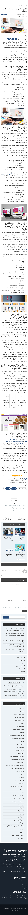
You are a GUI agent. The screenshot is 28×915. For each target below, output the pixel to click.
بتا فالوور (22, 832)
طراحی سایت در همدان (14, 480)
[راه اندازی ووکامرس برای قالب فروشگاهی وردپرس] (8, 532)
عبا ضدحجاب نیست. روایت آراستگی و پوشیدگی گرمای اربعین (14, 650)
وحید (20, 571)
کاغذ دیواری (21, 778)
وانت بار (22, 814)
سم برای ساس (21, 775)
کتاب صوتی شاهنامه (20, 811)
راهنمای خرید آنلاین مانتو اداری (14, 682)
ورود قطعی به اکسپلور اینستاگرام (17, 787)
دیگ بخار (22, 732)
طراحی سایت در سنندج (11, 478)
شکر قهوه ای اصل (20, 747)
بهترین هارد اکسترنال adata (18, 802)
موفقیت (22, 671)
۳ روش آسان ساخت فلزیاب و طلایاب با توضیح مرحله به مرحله (14, 696)
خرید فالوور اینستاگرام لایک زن (17, 768)
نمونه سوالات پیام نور (19, 717)
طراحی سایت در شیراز (23, 480)
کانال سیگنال (21, 823)
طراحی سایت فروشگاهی (22, 482)
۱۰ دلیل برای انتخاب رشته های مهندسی (7, 518)
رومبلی (22, 723)
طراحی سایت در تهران (20, 478)
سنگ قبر (22, 711)
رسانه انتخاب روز (20, 784)
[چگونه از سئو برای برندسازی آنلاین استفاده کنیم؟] (8, 547)
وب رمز (22, 741)
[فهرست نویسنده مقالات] (14, 495)
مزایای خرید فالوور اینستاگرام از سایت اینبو (15, 765)
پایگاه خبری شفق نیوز (19, 750)
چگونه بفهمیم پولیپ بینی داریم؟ (12, 689)
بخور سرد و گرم (21, 805)
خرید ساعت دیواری (20, 744)
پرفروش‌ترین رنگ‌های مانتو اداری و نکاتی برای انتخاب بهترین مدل (13, 686)
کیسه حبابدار (21, 708)
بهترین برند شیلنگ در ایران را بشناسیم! (20, 518)
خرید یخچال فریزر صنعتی (18, 799)
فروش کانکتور (21, 808)
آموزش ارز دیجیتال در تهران (18, 835)
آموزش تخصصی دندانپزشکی (18, 796)
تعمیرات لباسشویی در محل (18, 729)
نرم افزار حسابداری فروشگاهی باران (16, 735)
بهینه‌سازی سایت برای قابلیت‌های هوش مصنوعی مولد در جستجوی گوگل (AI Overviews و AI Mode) (14, 635)
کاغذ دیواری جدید (20, 753)
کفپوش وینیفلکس (20, 762)
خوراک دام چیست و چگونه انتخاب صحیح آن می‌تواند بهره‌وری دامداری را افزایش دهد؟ (14, 629)
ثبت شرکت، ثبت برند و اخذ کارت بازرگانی (15, 826)
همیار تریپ (21, 829)
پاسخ (2, 575)
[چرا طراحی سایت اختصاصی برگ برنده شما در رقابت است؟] (20, 547)
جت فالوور (22, 793)
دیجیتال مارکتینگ (4, 14)
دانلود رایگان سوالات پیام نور (18, 738)
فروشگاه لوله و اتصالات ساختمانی (17, 759)
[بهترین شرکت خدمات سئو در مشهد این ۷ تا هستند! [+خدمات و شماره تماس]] (20, 532)
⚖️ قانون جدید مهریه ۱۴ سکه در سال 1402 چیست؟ (14, 692)
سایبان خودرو (21, 817)
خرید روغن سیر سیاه (19, 781)
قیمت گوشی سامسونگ (19, 714)
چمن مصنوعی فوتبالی (19, 772)
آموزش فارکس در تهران (19, 820)
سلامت (22, 663)
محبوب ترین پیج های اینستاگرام (17, 756)
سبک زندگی (21, 660)
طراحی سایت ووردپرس (13, 482)
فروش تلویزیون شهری (19, 720)
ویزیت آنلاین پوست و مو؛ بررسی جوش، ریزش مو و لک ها (13, 641)
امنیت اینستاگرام (20, 726)
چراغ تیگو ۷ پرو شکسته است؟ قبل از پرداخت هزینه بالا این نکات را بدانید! (14, 646)
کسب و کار (21, 669)
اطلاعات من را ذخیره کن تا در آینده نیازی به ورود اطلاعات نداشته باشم (14, 608)
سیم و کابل (21, 790)
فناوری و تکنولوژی (20, 666)
